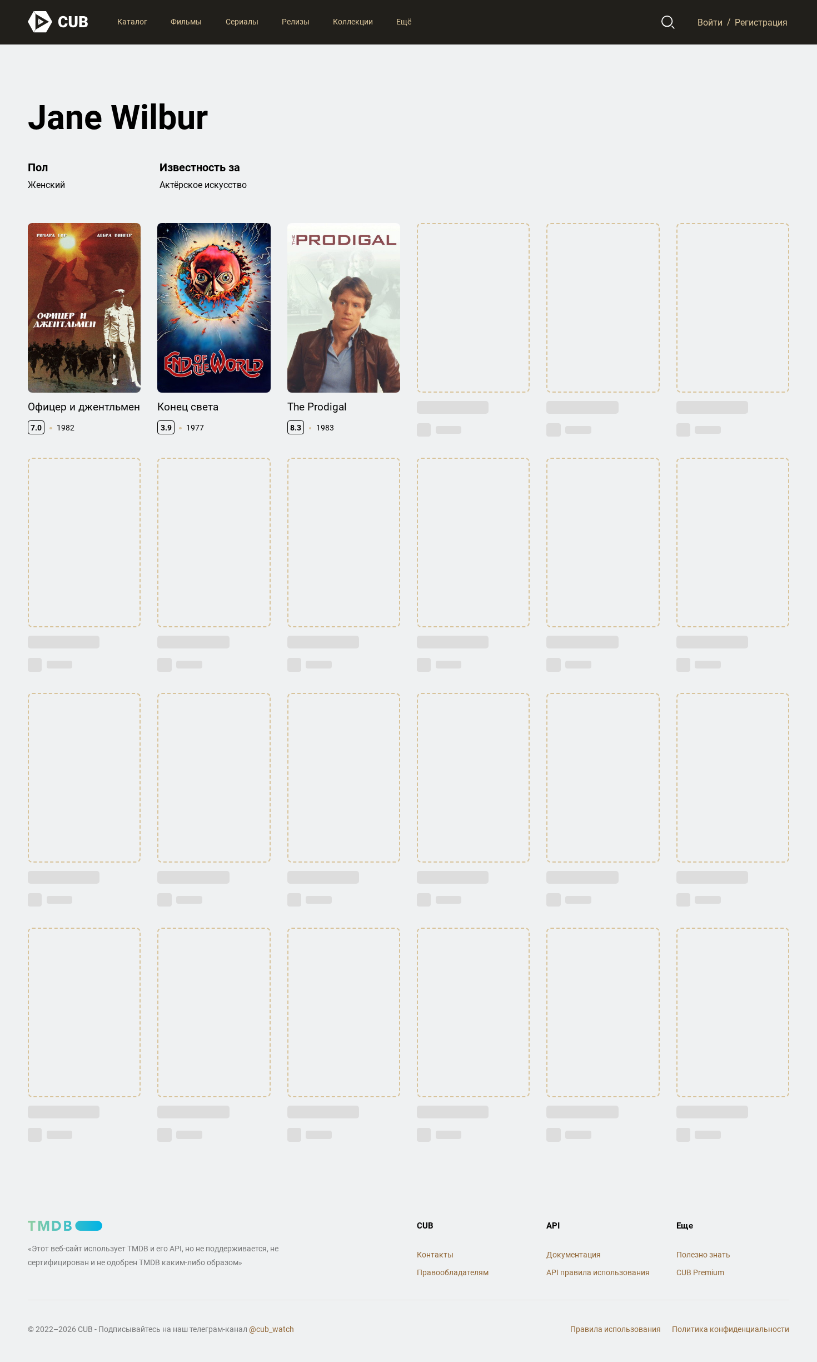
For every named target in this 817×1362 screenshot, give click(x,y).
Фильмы (186, 21)
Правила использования (615, 1329)
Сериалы (242, 21)
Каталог (132, 21)
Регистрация (761, 22)
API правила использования (598, 1272)
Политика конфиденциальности (730, 1329)
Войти (710, 22)
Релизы (296, 21)
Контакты (435, 1254)
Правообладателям (453, 1272)
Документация (573, 1254)
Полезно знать (703, 1254)
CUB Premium (700, 1272)
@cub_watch (271, 1329)
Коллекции (353, 21)
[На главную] (58, 22)
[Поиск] (668, 22)
